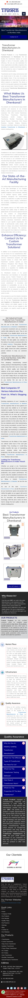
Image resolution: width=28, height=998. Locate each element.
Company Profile (6, 914)
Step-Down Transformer (9, 944)
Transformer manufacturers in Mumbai (14, 403)
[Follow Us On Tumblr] (25, 988)
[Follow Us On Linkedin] (14, 988)
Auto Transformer (7, 955)
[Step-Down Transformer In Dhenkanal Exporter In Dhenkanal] (14, 551)
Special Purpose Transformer (10, 959)
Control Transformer (7, 941)
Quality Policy (5, 920)
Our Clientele (5, 918)
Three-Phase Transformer (9, 948)
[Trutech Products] (10, 10)
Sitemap (4, 925)
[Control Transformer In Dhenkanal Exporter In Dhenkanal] (14, 530)
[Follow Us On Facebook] (8, 988)
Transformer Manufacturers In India (11, 903)
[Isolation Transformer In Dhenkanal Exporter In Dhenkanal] (14, 572)
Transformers (5, 939)
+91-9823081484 (14, 2)
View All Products (13, 586)
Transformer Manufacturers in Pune (15, 382)
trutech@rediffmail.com (14, 4)
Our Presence (5, 923)
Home (3, 911)
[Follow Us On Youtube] (18, 988)
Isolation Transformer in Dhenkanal (13, 127)
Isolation (10, 344)
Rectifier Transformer (8, 957)
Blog (3, 927)
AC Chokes (5, 950)
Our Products (5, 916)
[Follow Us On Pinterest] (21, 988)
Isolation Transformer (8, 946)
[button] (2, 21)
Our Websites (6, 932)
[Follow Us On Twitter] (11, 988)
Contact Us (13, 37)
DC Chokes (5, 953)
